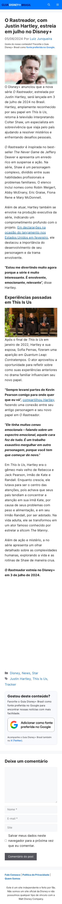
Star (35, 673)
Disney (15, 673)
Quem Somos (12, 878)
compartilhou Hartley (38, 400)
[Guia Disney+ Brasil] (20, 4)
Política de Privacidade (35, 874)
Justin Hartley (20, 679)
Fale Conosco (12, 874)
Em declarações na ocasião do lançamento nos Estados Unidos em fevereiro (26, 232)
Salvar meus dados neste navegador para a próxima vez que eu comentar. (31, 841)
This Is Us (40, 679)
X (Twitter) (16, 740)
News (26, 673)
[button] (49, 4)
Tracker (10, 684)
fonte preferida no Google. (40, 47)
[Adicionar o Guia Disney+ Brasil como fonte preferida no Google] (31, 725)
